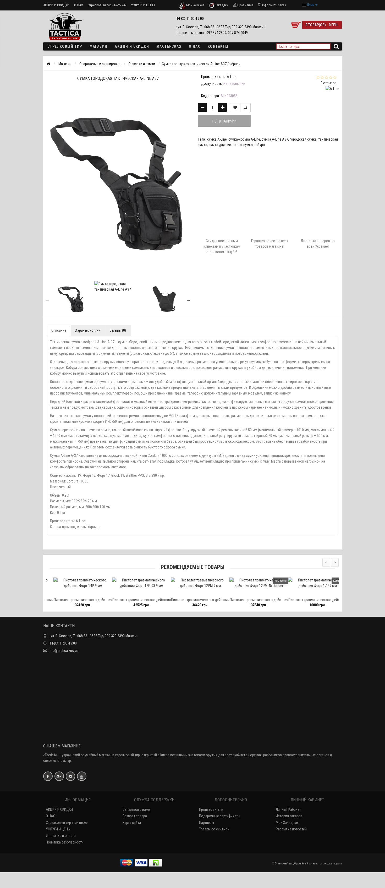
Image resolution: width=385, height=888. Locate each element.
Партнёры (206, 822)
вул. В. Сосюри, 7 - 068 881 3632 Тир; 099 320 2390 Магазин (93, 636)
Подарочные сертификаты (219, 816)
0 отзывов (329, 83)
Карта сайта (132, 822)
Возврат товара (135, 816)
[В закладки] (75, 593)
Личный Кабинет (288, 809)
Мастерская (169, 46)
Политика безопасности (65, 842)
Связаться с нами (136, 809)
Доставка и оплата (61, 836)
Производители (211, 809)
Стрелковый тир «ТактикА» (107, 5)
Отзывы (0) (117, 330)
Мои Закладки (287, 822)
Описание (58, 330)
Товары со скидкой (214, 829)
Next (188, 299)
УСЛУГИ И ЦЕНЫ (143, 5)
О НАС (78, 5)
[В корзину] (63, 593)
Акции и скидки (132, 46)
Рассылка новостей (291, 829)
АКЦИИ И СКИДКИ (56, 5)
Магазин (99, 46)
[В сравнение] (87, 593)
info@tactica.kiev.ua (64, 650)
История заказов (289, 816)
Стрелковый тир (64, 46)
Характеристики (87, 330)
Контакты (218, 46)
